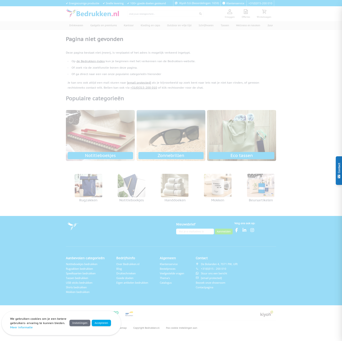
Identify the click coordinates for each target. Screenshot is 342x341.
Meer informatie (21, 327)
